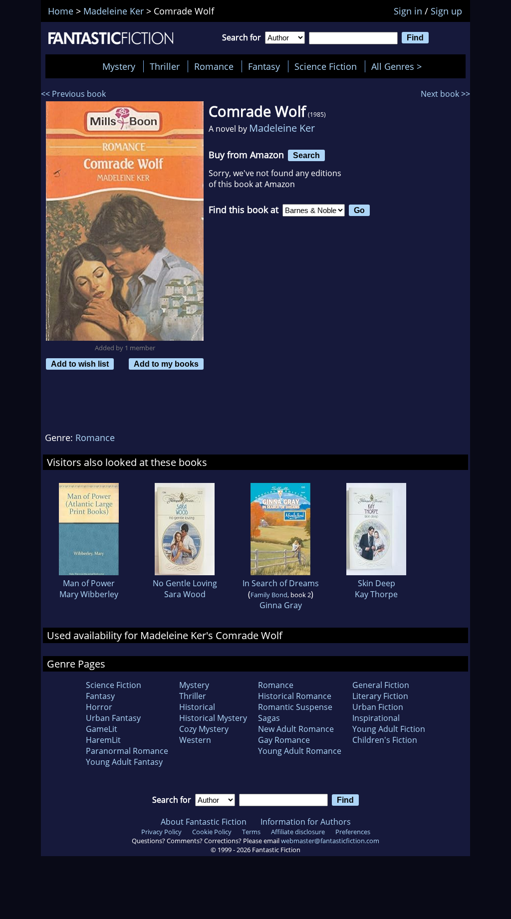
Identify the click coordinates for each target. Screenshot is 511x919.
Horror (99, 706)
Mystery (118, 66)
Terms (251, 831)
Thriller (165, 66)
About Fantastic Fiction (204, 821)
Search (306, 155)
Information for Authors (305, 821)
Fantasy (264, 66)
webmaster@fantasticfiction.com (330, 840)
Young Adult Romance (299, 750)
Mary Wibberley (88, 594)
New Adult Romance (296, 728)
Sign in (408, 11)
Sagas (269, 717)
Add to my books (166, 363)
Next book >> (445, 93)
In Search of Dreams (281, 583)
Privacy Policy (161, 831)
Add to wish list (80, 363)
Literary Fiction (380, 695)
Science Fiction (325, 66)
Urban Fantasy (113, 717)
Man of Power (89, 583)
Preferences (352, 831)
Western (195, 739)
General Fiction (380, 685)
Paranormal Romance (127, 750)
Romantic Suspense (295, 706)
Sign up (446, 11)
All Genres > (399, 66)
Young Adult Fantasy (124, 761)
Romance (214, 66)
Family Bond (269, 594)
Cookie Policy (212, 831)
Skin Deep (376, 583)
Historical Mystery (213, 717)
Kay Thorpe (376, 594)
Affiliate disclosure (298, 831)
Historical (197, 706)
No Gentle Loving (185, 583)
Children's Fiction (384, 739)
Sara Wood (185, 594)
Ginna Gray (280, 605)
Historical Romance (294, 695)
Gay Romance (284, 739)
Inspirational (376, 717)
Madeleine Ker (282, 128)
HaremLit (103, 739)
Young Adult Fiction (388, 728)
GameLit (101, 728)
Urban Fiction (377, 706)
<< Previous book (73, 93)
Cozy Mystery (204, 728)
